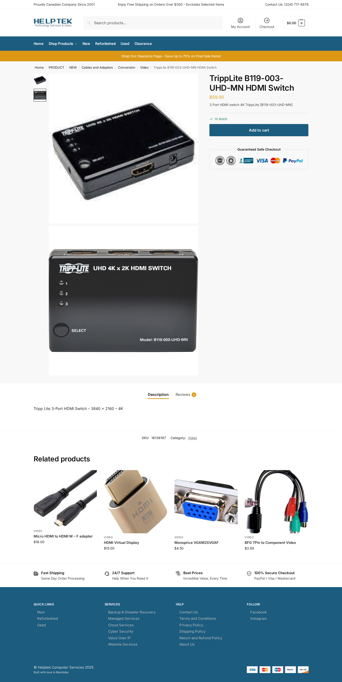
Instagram (258, 618)
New (41, 612)
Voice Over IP (119, 638)
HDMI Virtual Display (121, 542)
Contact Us (188, 612)
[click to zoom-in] (123, 148)
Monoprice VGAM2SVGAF (196, 542)
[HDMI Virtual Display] (135, 502)
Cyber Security (120, 631)
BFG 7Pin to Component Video (270, 542)
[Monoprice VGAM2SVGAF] (206, 502)
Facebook (258, 612)
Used (41, 625)
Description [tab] (158, 394)
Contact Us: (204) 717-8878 (287, 4)
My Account (240, 27)
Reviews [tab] (185, 394)
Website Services (123, 644)
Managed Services (123, 618)
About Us (187, 644)
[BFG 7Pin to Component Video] (276, 502)
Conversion (126, 67)
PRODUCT (56, 67)
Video (144, 67)
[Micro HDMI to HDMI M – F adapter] (65, 498)
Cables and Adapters (97, 67)
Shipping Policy (192, 631)
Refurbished (47, 618)
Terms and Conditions (197, 618)
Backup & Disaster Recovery (132, 612)
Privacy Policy (191, 625)
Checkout (266, 27)
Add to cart (259, 130)
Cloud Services (121, 625)
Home (39, 67)
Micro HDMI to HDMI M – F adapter (63, 536)
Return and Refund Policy (200, 638)
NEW (73, 67)
